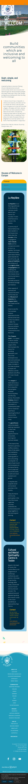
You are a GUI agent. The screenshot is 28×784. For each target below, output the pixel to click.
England (14, 689)
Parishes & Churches (14, 715)
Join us (14, 721)
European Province (14, 686)
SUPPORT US (14, 733)
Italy (14, 698)
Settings (17, 781)
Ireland (14, 696)
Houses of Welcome (14, 718)
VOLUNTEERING (14, 730)
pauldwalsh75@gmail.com (15, 623)
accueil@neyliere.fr (15, 536)
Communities (14, 684)
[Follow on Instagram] (14, 759)
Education (14, 711)
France (6, 181)
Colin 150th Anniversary (14, 676)
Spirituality (14, 678)
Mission (14, 708)
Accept (4, 781)
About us (14, 669)
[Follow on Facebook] (8, 759)
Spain (6, 185)
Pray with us (14, 723)
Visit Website (13, 533)
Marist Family (14, 681)
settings (16, 778)
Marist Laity (14, 728)
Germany (14, 693)
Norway (7, 189)
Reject (10, 781)
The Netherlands (14, 705)
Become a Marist (14, 726)
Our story (14, 671)
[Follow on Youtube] (19, 759)
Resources (14, 736)
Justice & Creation (14, 713)
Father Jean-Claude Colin (14, 674)
